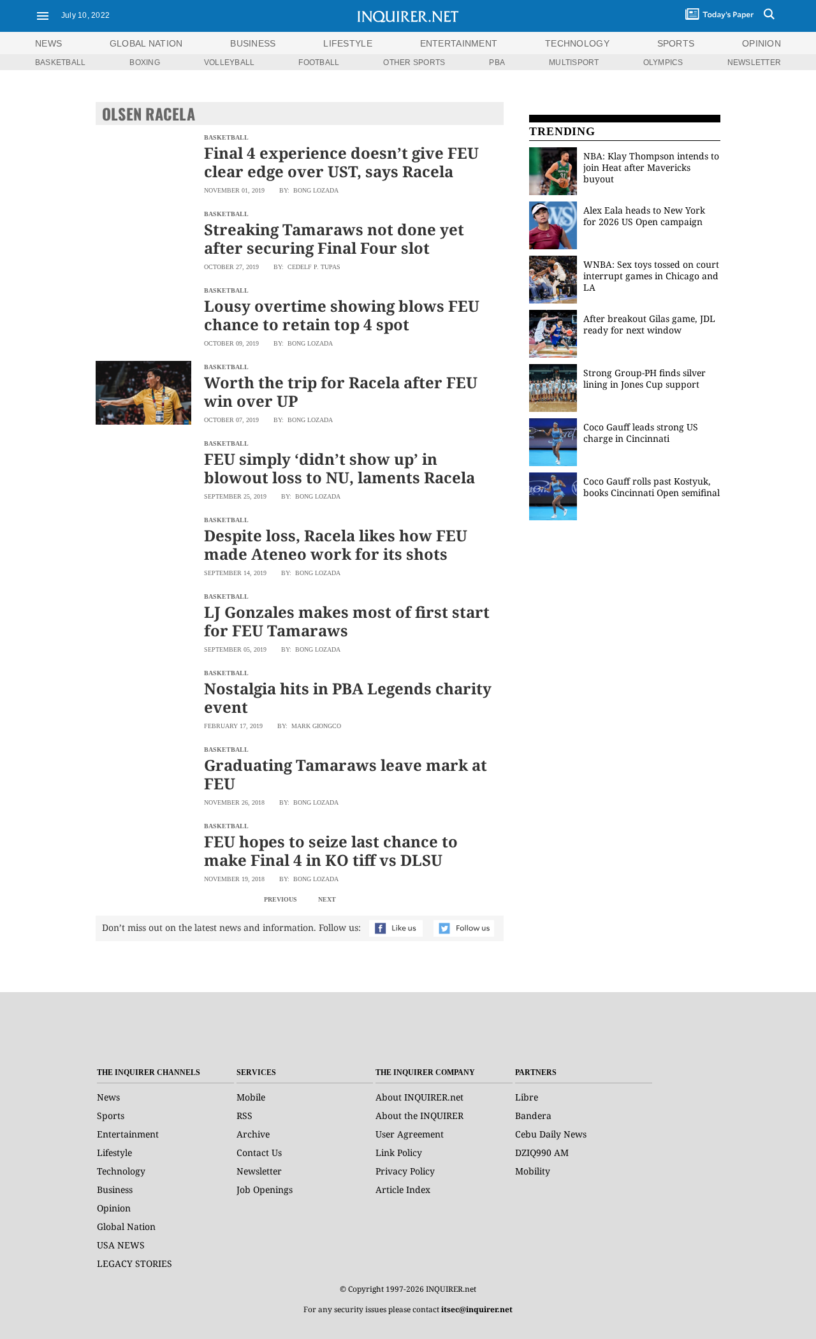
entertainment (459, 43)
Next (327, 899)
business (252, 43)
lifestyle (347, 43)
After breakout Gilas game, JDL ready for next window (649, 324)
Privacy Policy (405, 1171)
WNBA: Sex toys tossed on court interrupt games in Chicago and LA (651, 275)
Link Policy (398, 1152)
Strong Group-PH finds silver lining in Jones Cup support (644, 378)
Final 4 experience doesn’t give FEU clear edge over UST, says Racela (341, 162)
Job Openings (265, 1189)
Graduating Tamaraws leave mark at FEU (345, 774)
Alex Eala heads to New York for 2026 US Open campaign (644, 216)
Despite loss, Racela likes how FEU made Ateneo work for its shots (335, 544)
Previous (280, 899)
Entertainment (128, 1134)
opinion (761, 43)
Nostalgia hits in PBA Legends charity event (348, 697)
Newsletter (259, 1171)
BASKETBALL (60, 62)
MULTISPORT (574, 62)
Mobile (251, 1097)
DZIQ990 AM (542, 1152)
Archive (253, 1134)
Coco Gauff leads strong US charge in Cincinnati (640, 432)
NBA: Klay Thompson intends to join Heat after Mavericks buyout (651, 167)
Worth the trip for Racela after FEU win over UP (340, 391)
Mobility (532, 1171)
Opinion (114, 1208)
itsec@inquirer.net (477, 1309)
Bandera (533, 1115)
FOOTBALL (318, 62)
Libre (526, 1097)
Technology (121, 1171)
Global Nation (126, 1226)
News (48, 43)
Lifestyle (114, 1152)
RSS (244, 1115)
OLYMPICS (663, 62)
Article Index (402, 1189)
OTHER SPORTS (414, 62)
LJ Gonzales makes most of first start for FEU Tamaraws (347, 621)
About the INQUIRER (419, 1115)
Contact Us (259, 1152)
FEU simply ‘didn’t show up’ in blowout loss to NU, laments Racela (339, 468)
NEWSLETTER (754, 62)
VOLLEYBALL (229, 62)
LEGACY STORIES (134, 1263)
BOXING (144, 62)
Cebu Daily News (550, 1134)
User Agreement (409, 1134)
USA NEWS (121, 1245)
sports (676, 43)
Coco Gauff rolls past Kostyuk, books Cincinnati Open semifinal (651, 487)
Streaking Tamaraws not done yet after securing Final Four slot (334, 238)
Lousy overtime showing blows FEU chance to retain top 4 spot (341, 315)
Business (115, 1189)
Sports (110, 1115)
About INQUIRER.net (419, 1097)
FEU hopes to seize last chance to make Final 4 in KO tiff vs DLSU (331, 850)
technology (577, 43)
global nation (146, 43)
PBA (497, 62)
